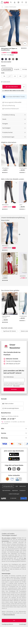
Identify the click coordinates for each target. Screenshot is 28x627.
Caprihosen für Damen (9, 331)
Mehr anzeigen (16, 385)
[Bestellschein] (18, 2)
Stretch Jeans (13, 7)
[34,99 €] (9, 155)
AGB (17, 486)
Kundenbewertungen (8, 137)
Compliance (22, 490)
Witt (2, 428)
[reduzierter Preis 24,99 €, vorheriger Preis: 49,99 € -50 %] (9, 192)
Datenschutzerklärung (9, 614)
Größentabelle (6, 81)
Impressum (15, 490)
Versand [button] (11, 54)
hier (25, 558)
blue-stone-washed (6, 62)
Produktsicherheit (7, 132)
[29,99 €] (9, 263)
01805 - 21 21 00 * (8, 419)
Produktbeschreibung (8, 115)
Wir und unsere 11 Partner (9, 538)
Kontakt (4, 399)
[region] (14, 579)
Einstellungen (22, 624)
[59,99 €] (9, 303)
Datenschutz (22, 486)
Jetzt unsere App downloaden (14, 451)
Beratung (4, 438)
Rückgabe (5, 123)
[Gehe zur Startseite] (6, 2)
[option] (2, 59)
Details (4, 119)
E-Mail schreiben (8, 404)
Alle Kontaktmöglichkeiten (11, 408)
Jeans (7, 7)
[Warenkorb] (26, 2)
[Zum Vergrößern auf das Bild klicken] (25, 43)
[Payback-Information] (23, 498)
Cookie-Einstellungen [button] (14, 494)
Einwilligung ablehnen (7, 624)
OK (14, 620)
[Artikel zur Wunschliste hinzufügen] (24, 87)
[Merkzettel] (22, 2)
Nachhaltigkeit (6, 128)
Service (3, 433)
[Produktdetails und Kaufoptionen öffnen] (16, 242)
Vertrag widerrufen (8, 486)
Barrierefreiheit (6, 490)
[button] (2, 2)
